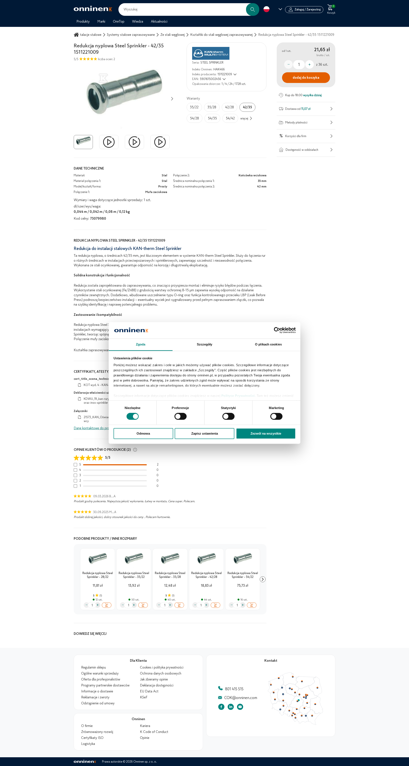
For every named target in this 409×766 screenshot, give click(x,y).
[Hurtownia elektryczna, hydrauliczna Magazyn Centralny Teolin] (299, 700)
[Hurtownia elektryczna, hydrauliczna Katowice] (295, 714)
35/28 (211, 107)
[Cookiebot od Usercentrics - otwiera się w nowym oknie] (277, 330)
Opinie (144, 738)
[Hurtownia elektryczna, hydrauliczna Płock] (299, 694)
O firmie (87, 726)
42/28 (229, 107)
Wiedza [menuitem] (137, 21)
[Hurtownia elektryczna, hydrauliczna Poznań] (283, 694)
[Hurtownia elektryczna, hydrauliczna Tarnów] (306, 716)
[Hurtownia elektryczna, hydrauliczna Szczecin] (271, 685)
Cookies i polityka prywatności (161, 667)
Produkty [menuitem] (83, 21)
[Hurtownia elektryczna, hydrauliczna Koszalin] (279, 678)
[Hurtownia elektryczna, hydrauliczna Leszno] (283, 700)
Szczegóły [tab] (204, 344)
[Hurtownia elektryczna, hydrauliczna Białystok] (317, 688)
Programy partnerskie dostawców (105, 685)
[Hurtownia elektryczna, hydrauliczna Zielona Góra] (275, 699)
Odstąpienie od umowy (98, 703)
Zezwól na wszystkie (266, 433)
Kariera (145, 726)
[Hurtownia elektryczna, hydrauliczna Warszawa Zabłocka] (308, 695)
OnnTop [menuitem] (118, 21)
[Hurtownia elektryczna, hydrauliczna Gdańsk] (293, 677)
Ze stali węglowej (172, 35)
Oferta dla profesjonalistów (100, 679)
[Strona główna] (77, 34)
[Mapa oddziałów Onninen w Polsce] (295, 724)
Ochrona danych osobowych (160, 673)
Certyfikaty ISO (92, 738)
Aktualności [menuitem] (159, 21)
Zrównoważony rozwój (97, 732)
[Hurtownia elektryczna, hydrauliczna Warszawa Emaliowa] (306, 696)
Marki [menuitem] (101, 21)
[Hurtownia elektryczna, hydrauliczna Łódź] (297, 701)
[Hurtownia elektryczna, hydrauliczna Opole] (289, 710)
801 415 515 (234, 689)
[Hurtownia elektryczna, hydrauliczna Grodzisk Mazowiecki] (304, 697)
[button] (252, 9)
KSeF (143, 697)
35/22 (194, 107)
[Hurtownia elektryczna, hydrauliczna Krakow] (302, 715)
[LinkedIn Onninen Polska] (231, 708)
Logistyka (88, 744)
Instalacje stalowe (88, 35)
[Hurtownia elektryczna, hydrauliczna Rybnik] (292, 715)
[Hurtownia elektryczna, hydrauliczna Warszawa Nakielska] (306, 694)
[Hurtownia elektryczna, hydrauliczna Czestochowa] (297, 709)
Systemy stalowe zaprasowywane (131, 35)
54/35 (212, 118)
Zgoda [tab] (140, 344)
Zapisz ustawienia (204, 433)
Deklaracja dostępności (156, 685)
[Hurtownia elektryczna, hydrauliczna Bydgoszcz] (290, 688)
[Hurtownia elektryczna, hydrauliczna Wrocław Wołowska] (283, 706)
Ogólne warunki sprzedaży (100, 673)
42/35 (247, 107)
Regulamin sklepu (93, 667)
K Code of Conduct (154, 732)
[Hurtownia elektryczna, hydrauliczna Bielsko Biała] (295, 718)
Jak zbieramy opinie (154, 679)
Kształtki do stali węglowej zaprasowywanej (221, 35)
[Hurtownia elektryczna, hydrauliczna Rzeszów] (312, 715)
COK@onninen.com (240, 697)
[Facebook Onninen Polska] (221, 708)
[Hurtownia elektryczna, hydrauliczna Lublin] (315, 704)
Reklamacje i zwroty (95, 697)
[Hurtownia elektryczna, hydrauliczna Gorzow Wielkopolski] (273, 692)
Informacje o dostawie (97, 691)
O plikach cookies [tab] (268, 344)
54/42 (230, 118)
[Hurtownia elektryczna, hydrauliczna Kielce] (304, 708)
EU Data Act (149, 691)
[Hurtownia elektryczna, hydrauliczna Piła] (282, 688)
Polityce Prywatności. (238, 396)
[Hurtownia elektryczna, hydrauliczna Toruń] (292, 689)
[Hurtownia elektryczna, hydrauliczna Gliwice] (293, 713)
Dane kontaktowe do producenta (97, 428)
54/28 (194, 118)
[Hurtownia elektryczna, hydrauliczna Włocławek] (295, 692)
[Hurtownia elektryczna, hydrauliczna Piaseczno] (306, 698)
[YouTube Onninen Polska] (240, 708)
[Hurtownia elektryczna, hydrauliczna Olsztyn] (302, 681)
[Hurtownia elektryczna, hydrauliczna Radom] (307, 703)
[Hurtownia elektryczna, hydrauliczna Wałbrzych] (280, 709)
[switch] (180, 416)
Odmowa (143, 433)
